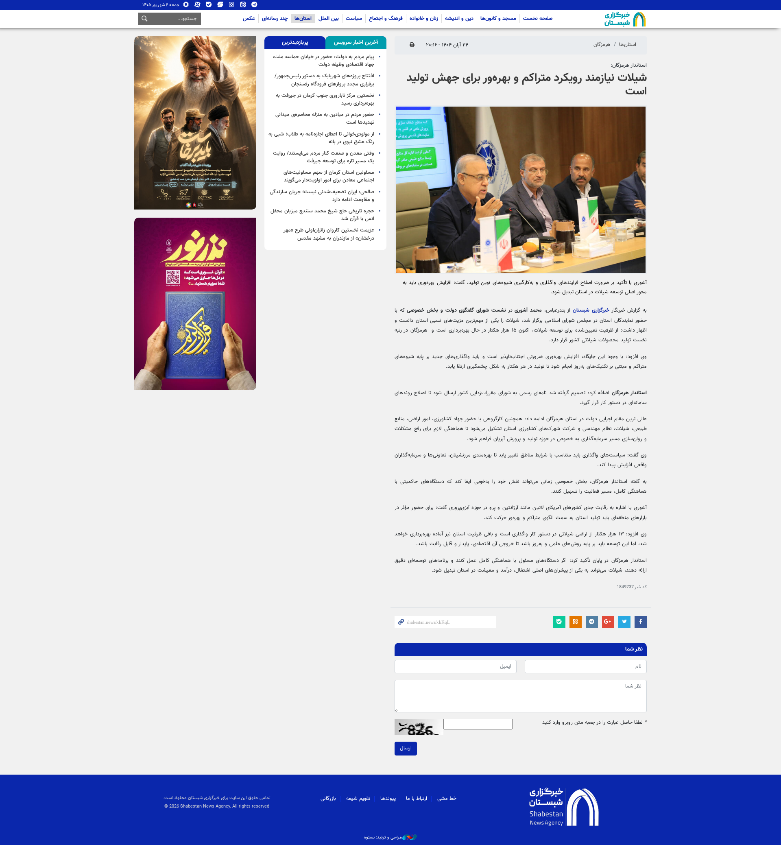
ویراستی (220, 6)
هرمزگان (602, 45)
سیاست (354, 19)
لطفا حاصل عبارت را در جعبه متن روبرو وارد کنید (594, 723)
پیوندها (388, 799)
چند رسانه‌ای (275, 19)
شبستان (602, 19)
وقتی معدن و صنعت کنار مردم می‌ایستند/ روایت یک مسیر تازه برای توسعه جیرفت (323, 157)
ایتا (243, 6)
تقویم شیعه (358, 799)
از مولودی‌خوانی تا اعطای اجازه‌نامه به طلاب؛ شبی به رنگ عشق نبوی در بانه (321, 138)
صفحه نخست (538, 19)
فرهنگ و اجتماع (386, 19)
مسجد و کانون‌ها (498, 19)
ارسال (406, 748)
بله (209, 6)
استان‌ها (303, 19)
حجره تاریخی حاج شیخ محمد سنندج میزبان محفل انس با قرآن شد (322, 215)
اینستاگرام (231, 6)
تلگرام (254, 6)
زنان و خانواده (424, 19)
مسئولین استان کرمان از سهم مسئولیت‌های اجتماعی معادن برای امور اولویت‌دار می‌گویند (329, 176)
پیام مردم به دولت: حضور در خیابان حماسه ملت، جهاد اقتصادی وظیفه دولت (323, 61)
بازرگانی (328, 799)
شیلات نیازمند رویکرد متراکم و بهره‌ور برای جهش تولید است (527, 85)
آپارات (197, 6)
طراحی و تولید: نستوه (383, 837)
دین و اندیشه (459, 19)
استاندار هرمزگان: (629, 65)
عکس (249, 19)
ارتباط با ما (416, 799)
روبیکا (186, 6)
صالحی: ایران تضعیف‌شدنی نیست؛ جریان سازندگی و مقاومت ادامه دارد (322, 196)
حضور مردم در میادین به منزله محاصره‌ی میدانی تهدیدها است (324, 119)
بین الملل (329, 19)
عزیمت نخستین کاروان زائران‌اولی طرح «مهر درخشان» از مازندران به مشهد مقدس (329, 234)
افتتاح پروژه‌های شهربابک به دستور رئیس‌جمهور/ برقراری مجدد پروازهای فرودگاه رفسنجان (324, 80)
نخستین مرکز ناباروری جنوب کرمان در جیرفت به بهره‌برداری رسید (325, 99)
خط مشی (446, 799)
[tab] (355, 42)
